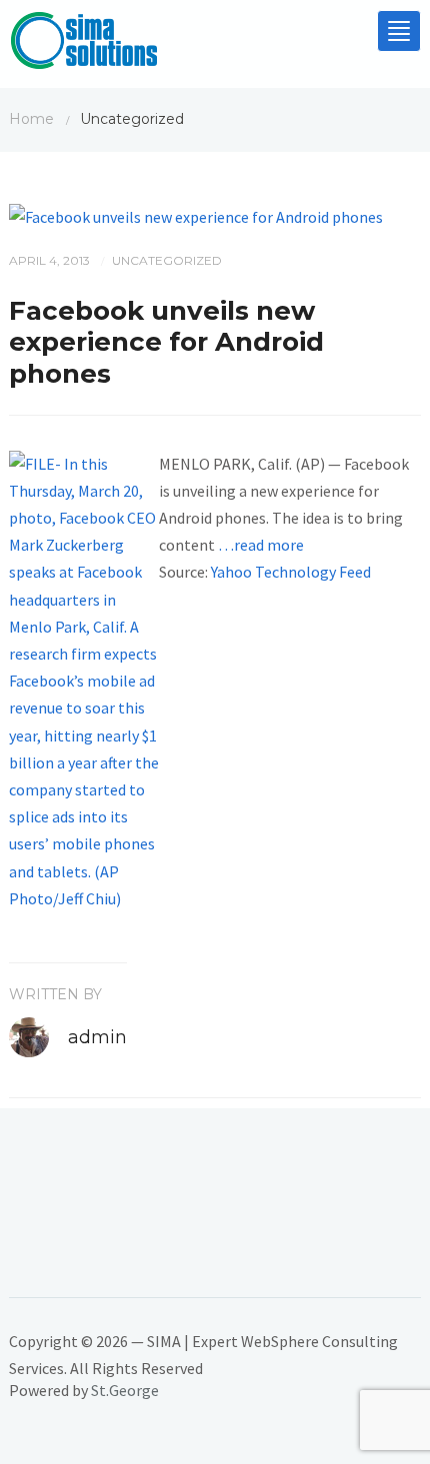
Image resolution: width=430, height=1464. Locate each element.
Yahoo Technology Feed (291, 572)
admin (97, 1037)
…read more (261, 545)
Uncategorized (167, 260)
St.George (125, 1390)
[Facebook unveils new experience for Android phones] (196, 215)
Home (31, 119)
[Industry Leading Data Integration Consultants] (84, 45)
